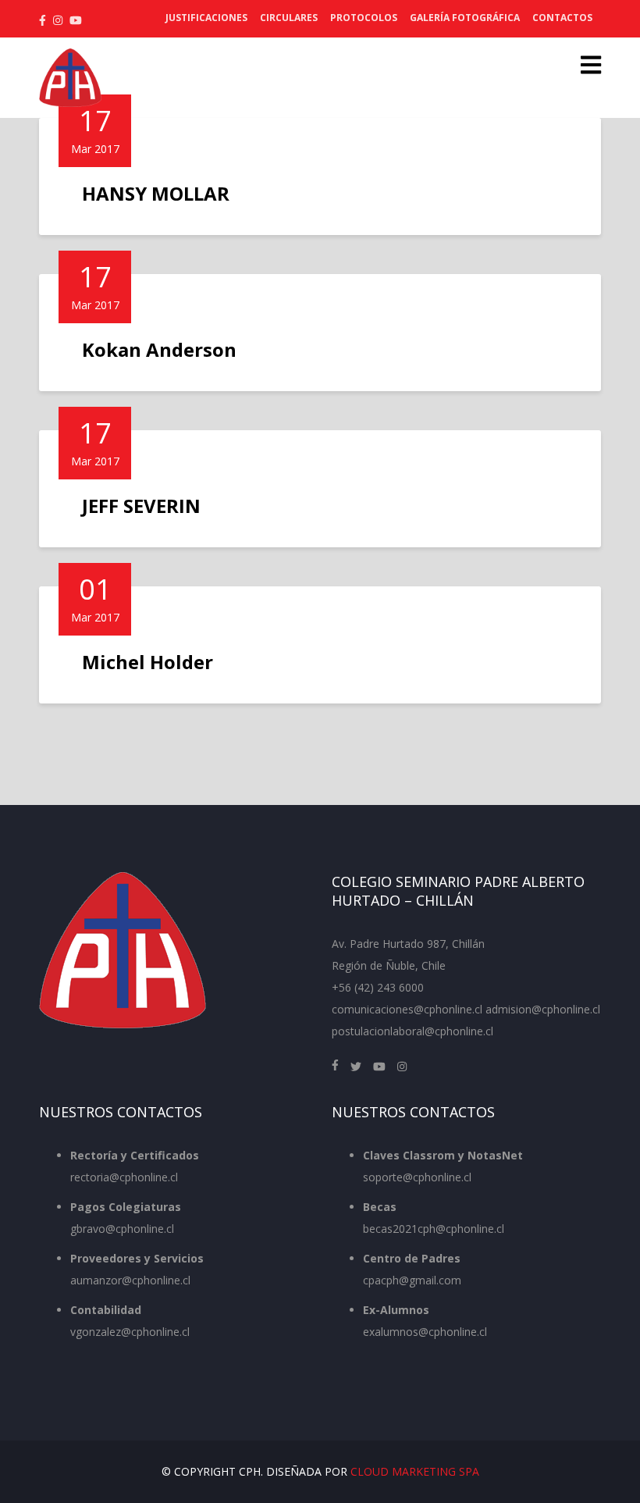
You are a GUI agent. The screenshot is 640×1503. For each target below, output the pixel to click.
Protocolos (363, 17)
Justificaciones (206, 17)
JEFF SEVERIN (141, 505)
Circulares (289, 17)
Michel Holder (147, 662)
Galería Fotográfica (465, 17)
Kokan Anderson (159, 349)
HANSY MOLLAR (155, 193)
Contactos (562, 17)
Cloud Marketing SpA (414, 1471)
